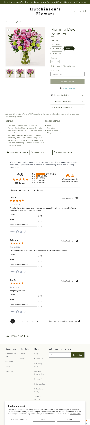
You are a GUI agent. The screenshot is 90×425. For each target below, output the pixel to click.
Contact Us (38, 359)
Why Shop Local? (38, 365)
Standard (57, 48)
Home (7, 22)
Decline (69, 419)
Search (22, 354)
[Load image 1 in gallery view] (10, 73)
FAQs (36, 354)
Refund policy (39, 384)
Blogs (22, 359)
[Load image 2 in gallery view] (20, 73)
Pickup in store (69, 66)
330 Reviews (23, 183)
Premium (57, 53)
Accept (44, 419)
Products (9, 366)
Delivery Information (39, 372)
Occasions (9, 361)
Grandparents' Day (10, 355)
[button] (4, 11)
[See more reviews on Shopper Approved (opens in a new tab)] (25, 232)
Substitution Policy (39, 390)
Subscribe (77, 355)
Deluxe (69, 48)
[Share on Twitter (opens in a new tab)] (21, 232)
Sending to (58, 70)
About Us (9, 371)
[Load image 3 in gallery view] (30, 73)
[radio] (45, 174)
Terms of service (37, 398)
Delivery (56, 66)
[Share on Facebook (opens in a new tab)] (17, 232)
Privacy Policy (75, 414)
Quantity (54, 58)
